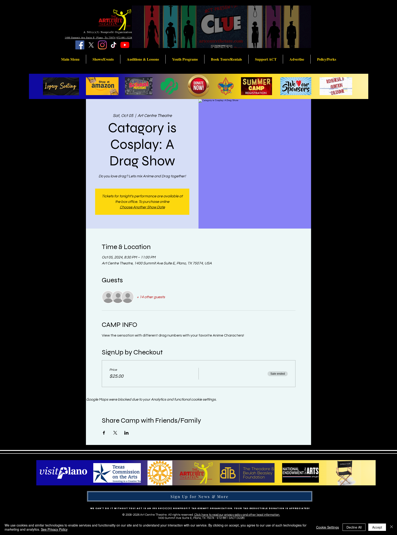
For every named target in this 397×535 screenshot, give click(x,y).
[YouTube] (124, 44)
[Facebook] (79, 44)
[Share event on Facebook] (104, 433)
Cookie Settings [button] (327, 527)
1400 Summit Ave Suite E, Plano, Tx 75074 (90, 37)
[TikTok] (113, 44)
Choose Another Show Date (142, 207)
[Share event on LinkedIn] (126, 433)
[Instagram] (102, 44)
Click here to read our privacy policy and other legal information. (237, 514)
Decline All (354, 527)
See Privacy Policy (54, 529)
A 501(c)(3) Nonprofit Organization (107, 32)
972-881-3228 (124, 37)
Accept (377, 527)
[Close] (391, 527)
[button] (70, 59)
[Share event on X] (115, 433)
